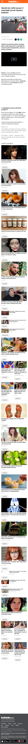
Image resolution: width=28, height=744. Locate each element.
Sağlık (19, 112)
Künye (13, 721)
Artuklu (13, 73)
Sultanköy (15, 82)
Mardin (3, 73)
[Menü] (2, 1)
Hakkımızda (3, 721)
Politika (17, 725)
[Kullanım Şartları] (4, 736)
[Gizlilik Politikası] (11, 736)
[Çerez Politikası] (4, 737)
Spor (2, 725)
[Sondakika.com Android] (13, 741)
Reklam (7, 721)
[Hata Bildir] (6, 738)
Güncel (9, 723)
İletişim (10, 721)
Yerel (12, 725)
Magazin (7, 725)
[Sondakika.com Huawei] (22, 741)
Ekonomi (20, 723)
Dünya (14, 723)
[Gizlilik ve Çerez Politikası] (21, 736)
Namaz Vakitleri (4, 727)
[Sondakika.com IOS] (5, 741)
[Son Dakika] (14, 1)
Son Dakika (3, 723)
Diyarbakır (23, 81)
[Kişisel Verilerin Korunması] (13, 737)
